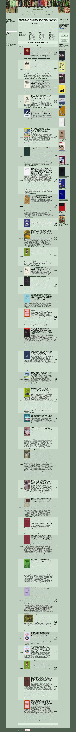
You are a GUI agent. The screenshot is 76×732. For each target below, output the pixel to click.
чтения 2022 (35, 587)
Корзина (7, 36)
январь (20, 35)
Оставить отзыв (9, 45)
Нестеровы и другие (39, 267)
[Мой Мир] (62, 29)
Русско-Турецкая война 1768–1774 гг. (42, 95)
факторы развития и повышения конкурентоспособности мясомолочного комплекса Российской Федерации (41, 295)
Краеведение (36, 349)
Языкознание (36, 326)
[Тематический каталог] (64, 41)
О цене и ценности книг (10, 34)
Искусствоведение (41, 698)
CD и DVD (8, 28)
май (20, 31)
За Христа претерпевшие (45, 328)
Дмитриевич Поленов (39, 614)
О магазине (8, 43)
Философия (42, 246)
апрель (20, 32)
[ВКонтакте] (60, 29)
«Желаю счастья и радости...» (40, 427)
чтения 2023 (35, 559)
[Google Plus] (65, 29)
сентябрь (30, 31)
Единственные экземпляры (64, 46)
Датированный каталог (10, 21)
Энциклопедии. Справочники (32, 58)
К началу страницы (22, 725)
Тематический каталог (10, 22)
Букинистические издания (63, 45)
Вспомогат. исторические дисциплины (44, 58)
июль (30, 33)
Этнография (31, 126)
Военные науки (26, 59)
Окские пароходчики (45, 219)
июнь (20, 30)
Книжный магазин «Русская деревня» (38, 7)
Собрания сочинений (39, 265)
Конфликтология (37, 246)
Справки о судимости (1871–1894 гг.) (43, 80)
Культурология (30, 217)
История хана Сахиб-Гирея (42, 351)
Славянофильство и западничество (42, 498)
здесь (49, 14)
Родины (34, 230)
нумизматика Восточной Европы (40, 677)
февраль (20, 34)
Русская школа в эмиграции (41, 195)
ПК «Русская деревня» (54, 725)
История (26, 58)
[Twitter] (61, 29)
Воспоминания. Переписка (32, 165)
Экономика (26, 307)
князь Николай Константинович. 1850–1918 (41, 147)
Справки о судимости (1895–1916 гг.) (43, 60)
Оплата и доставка (9, 35)
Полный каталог (9, 20)
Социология (27, 126)
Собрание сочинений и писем (40, 535)
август (20, 27)
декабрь (30, 27)
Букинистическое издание (11, 24)
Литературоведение (28, 246)
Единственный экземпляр (11, 25)
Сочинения (38, 660)
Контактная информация (11, 44)
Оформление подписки (10, 40)
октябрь (30, 30)
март (20, 33)
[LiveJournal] (64, 29)
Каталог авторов (9, 23)
